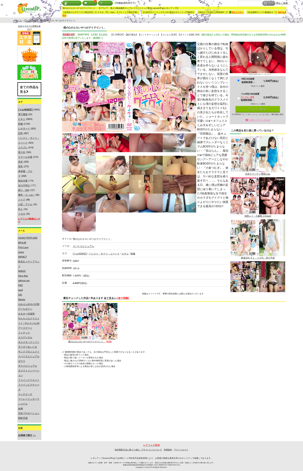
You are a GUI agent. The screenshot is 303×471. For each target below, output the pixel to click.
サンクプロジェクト (28, 351)
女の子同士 (24, 185)
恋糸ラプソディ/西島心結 (257, 173)
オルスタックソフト (28, 342)
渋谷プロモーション (28, 413)
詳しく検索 (282, 3)
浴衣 (20, 161)
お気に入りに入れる (259, 120)
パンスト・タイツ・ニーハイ (104, 253)
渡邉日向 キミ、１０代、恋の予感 (258, 257)
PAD (20, 285)
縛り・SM (23, 190)
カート (92, 3)
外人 (20, 209)
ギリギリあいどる (27, 346)
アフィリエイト (181, 449)
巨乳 (20, 133)
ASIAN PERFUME (28, 237)
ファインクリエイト (28, 380)
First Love (23, 247)
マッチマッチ (25, 394)
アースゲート (25, 327)
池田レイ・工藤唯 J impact (257, 215)
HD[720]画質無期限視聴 (248, 80)
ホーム (18, 20)
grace (21, 252)
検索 (271, 3)
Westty (21, 299)
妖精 (20, 408)
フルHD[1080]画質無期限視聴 (250, 96)
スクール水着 (25, 156)
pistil (20, 290)
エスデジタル (25, 337)
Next (192, 86)
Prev (66, 86)
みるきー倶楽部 (26, 313)
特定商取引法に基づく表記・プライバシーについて (138, 449)
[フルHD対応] (31, 20)
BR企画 (22, 242)
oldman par (24, 280)
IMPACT (22, 256)
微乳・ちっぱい (26, 194)
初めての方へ (238, 12)
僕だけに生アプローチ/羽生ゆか (257, 299)
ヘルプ (108, 3)
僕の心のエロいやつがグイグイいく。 (87, 341)
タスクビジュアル (27, 365)
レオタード (24, 128)
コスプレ (23, 147)
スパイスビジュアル (28, 356)
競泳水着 (23, 180)
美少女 (21, 152)
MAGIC (22, 271)
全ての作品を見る (29, 89)
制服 (20, 123)
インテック (24, 332)
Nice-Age (23, 275)
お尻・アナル (25, 204)
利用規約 (168, 449)
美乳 (20, 166)
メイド (21, 199)
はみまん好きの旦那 (28, 304)
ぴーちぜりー (25, 308)
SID (20, 294)
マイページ (74, 3)
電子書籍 (23, 114)
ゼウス (21, 361)
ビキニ (21, 119)
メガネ (21, 213)
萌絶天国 (23, 417)
